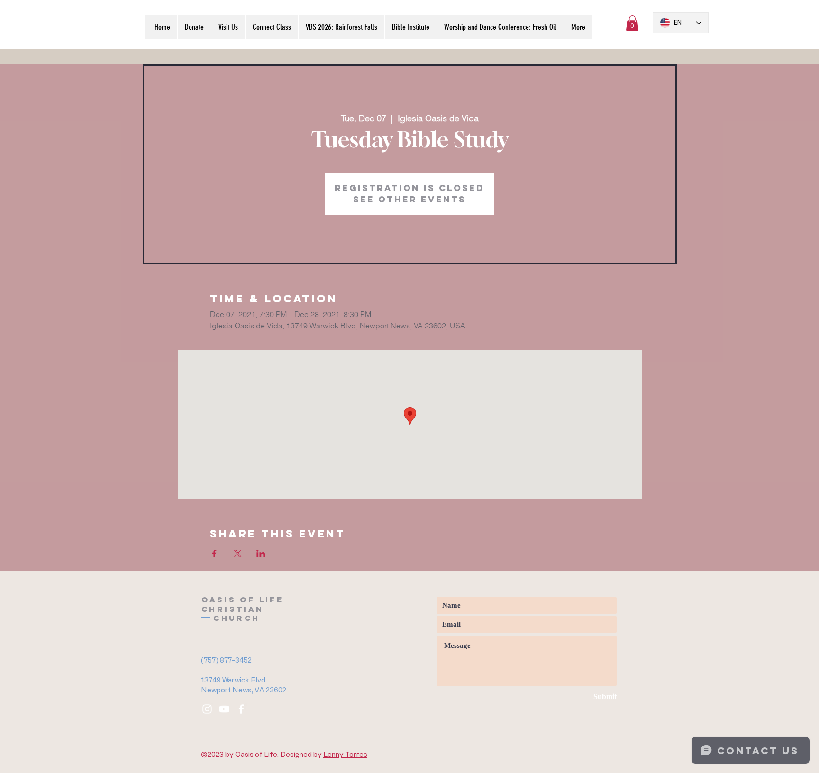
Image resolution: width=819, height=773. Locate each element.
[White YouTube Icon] (224, 709)
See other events (409, 199)
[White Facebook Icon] (241, 709)
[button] (632, 23)
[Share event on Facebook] (214, 553)
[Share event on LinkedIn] (260, 553)
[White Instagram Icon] (207, 709)
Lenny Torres (345, 754)
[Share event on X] (237, 553)
